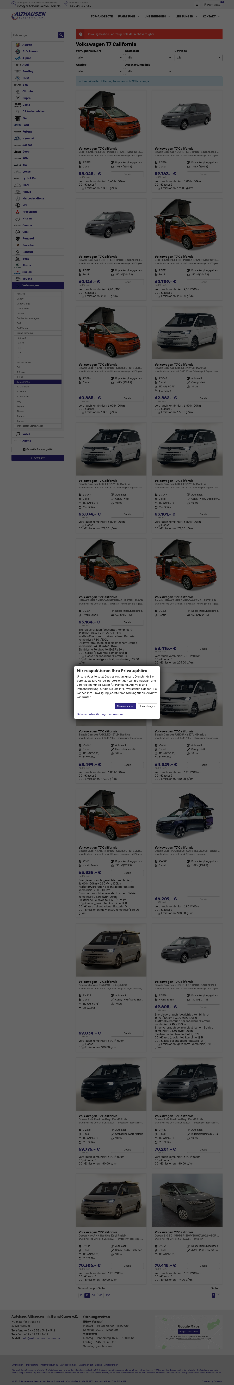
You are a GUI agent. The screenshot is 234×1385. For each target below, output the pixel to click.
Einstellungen (147, 706)
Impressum (115, 714)
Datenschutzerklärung (91, 714)
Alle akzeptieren (125, 706)
